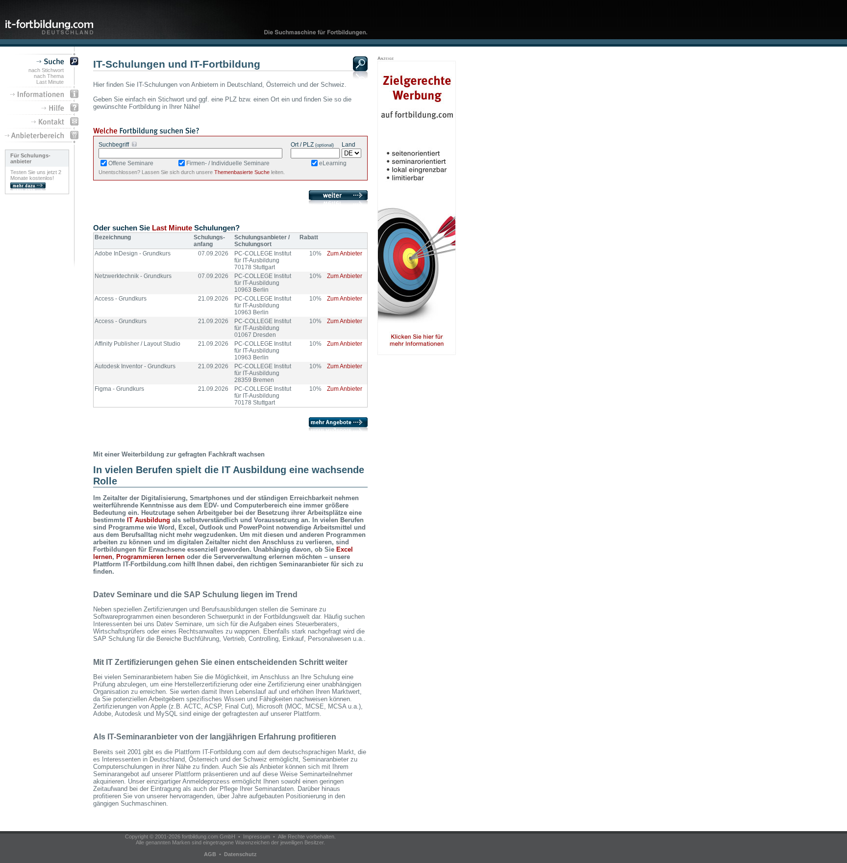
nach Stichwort (46, 70)
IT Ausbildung (148, 520)
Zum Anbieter (344, 253)
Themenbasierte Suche (242, 172)
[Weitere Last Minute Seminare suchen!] (338, 429)
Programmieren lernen (150, 556)
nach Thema (49, 76)
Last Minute (50, 82)
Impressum (256, 836)
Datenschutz (240, 854)
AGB (210, 854)
